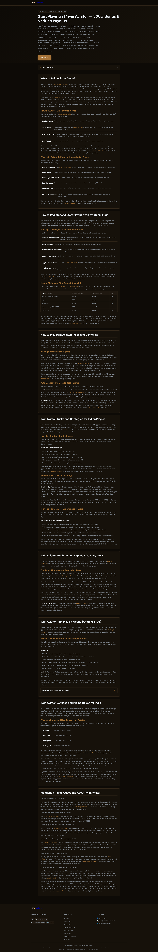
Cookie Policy (67, 924)
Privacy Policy (67, 921)
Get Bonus (44, 57)
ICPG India (50, 922)
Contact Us (67, 939)
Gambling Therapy (42, 919)
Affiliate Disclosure (69, 930)
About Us (66, 918)
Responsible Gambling (38, 922)
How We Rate (67, 933)
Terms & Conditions (69, 927)
